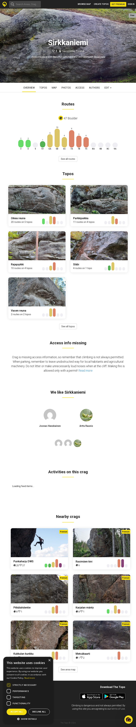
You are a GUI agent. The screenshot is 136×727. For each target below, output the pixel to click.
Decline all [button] (39, 711)
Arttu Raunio (86, 426)
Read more (99, 56)
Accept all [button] (16, 711)
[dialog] (28, 690)
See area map (68, 669)
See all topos (68, 326)
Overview (29, 87)
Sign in (131, 4)
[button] (28, 718)
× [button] (49, 660)
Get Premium (118, 4)
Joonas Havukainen (50, 426)
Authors (94, 87)
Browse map (84, 4)
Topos (43, 87)
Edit (107, 87)
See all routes (68, 159)
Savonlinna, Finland (73, 51)
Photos (66, 87)
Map (54, 87)
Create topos (101, 4)
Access (79, 87)
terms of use (118, 708)
